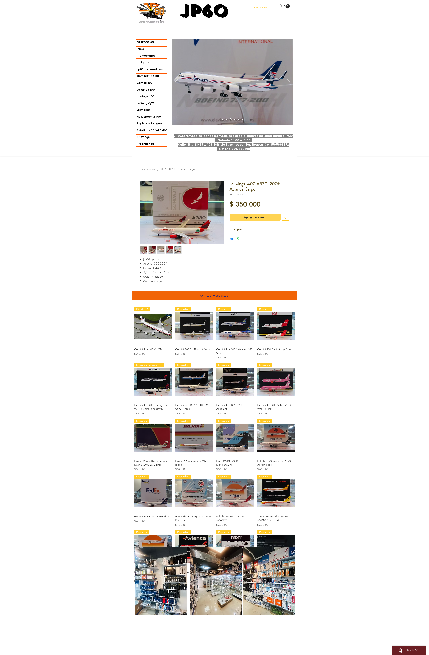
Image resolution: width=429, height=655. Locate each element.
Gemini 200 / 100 (148, 76)
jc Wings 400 (145, 96)
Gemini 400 (145, 83)
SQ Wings (143, 137)
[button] (285, 6)
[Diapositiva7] (238, 119)
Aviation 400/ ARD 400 (152, 130)
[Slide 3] (222, 119)
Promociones (146, 56)
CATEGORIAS (145, 42)
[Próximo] (288, 82)
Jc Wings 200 (146, 90)
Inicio (140, 49)
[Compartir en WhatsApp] (238, 239)
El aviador (143, 110)
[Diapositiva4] (226, 119)
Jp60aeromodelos (150, 69)
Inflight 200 (144, 62)
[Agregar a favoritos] (285, 217)
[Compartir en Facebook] (232, 239)
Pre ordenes (145, 144)
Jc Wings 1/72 (146, 103)
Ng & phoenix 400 (149, 117)
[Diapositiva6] (230, 119)
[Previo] (176, 82)
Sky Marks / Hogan (149, 123)
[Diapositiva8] (242, 119)
